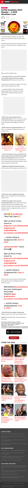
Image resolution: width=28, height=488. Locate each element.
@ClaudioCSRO (11, 247)
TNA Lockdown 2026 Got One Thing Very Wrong (7, 359)
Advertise (14, 483)
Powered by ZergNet (23, 342)
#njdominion (9, 296)
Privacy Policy (7, 483)
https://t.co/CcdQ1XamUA (15, 226)
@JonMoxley (16, 214)
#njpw (13, 294)
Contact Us (21, 483)
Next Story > (14, 337)
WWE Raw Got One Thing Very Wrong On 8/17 (7, 398)
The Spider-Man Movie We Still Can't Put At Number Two (7, 148)
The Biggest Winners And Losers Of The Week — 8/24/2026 (7, 419)
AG (8, 17)
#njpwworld (9, 228)
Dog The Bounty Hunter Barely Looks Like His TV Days (20, 379)
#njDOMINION (10, 230)
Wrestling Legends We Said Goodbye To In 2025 (21, 418)
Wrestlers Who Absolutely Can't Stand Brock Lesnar (7, 379)
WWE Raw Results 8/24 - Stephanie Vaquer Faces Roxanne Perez (20, 360)
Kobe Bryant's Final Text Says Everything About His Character (20, 399)
